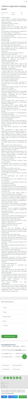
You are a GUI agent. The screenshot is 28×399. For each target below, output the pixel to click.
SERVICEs (23, 346)
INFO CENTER (16, 346)
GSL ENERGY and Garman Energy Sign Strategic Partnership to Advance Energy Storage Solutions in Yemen (21, 350)
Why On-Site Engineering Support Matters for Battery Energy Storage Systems (12, 350)
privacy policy (10, 393)
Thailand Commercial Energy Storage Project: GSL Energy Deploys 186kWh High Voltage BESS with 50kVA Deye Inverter (21, 356)
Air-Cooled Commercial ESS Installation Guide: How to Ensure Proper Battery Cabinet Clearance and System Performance (7, 356)
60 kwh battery (5, 365)
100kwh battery (5, 369)
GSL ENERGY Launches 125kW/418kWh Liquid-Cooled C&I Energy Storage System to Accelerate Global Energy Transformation (7, 353)
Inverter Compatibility (6, 346)
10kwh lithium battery (17, 365)
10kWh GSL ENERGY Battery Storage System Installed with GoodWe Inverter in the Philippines (21, 353)
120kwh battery (16, 369)
